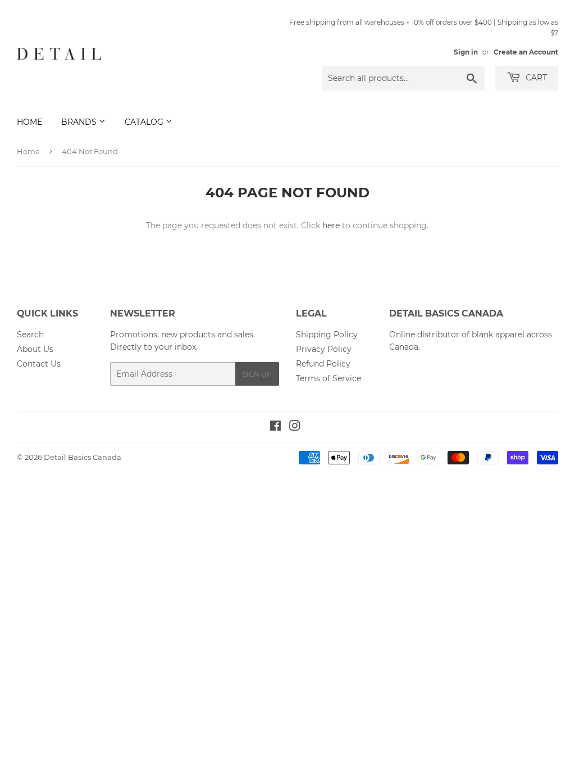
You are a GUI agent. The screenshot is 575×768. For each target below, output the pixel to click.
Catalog (145, 122)
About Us (35, 349)
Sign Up (257, 374)
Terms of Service (328, 378)
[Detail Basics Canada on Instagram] (294, 427)
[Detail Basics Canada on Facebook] (275, 427)
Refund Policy (323, 364)
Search (30, 334)
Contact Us (39, 364)
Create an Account (526, 52)
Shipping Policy (327, 334)
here (331, 225)
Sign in (466, 52)
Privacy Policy (324, 349)
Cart (535, 78)
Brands (80, 122)
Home (29, 122)
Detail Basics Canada (82, 457)
